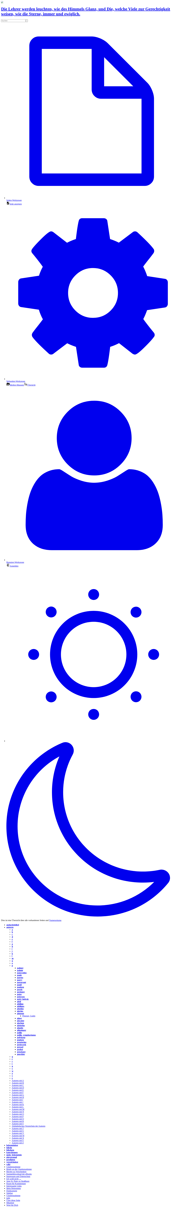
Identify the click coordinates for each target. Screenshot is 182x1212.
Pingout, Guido (28, 1016)
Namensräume (55, 920)
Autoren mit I (17, 1100)
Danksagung (11, 1191)
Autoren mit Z (18, 1143)
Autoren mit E (18, 1090)
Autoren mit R (18, 1121)
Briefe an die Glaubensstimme (19, 1169)
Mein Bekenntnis (13, 1188)
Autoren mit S (18, 1124)
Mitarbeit (10, 1203)
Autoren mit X (18, 1138)
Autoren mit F (18, 1092)
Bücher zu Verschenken (16, 1171)
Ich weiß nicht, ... (13, 1179)
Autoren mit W (18, 1136)
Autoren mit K (18, 1104)
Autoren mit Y (18, 1140)
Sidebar (9, 1193)
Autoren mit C (18, 1085)
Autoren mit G (18, 1095)
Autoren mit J (17, 1102)
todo (8, 1198)
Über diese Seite (13, 1200)
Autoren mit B (18, 1083)
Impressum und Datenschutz (18, 1176)
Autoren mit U (18, 1131)
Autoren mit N (18, 1112)
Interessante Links (14, 1186)
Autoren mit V (18, 1133)
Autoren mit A (18, 1080)
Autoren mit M (18, 1109)
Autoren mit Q (18, 1119)
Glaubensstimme (13, 1167)
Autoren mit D (18, 1088)
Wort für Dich (12, 1205)
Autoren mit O (18, 1114)
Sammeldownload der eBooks (19, 1174)
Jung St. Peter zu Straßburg (17, 1181)
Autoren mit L (18, 1107)
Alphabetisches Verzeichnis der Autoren (28, 1126)
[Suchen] (27, 20)
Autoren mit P (18, 1116)
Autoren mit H (18, 1097)
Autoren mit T (18, 1128)
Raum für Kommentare (16, 1183)
